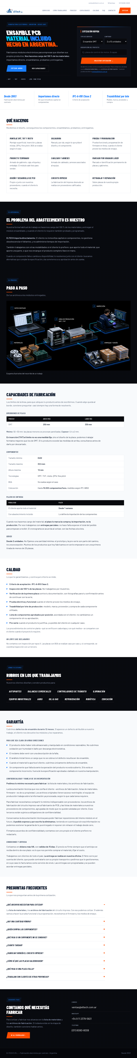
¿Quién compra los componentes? (21, 929)
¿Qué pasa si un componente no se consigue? (26, 937)
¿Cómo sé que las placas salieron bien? (24, 961)
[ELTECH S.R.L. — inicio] (14, 10)
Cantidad (108, 36)
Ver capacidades (38, 68)
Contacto (112, 10)
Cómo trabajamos (60, 10)
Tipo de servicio (86, 36)
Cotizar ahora (17, 68)
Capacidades (85, 10)
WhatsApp (111, 3)
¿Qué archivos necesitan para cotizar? (24, 904)
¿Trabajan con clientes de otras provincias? (27, 976)
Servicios (46, 10)
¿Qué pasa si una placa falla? (20, 968)
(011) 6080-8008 (124, 3)
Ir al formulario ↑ (18, 1035)
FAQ (103, 10)
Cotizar (125, 10)
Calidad (96, 10)
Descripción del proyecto (90, 47)
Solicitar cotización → (103, 61)
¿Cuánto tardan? (14, 945)
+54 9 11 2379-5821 (82, 1018)
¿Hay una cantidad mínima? (18, 921)
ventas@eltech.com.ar (96, 3)
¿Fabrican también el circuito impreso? (24, 953)
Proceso (73, 10)
